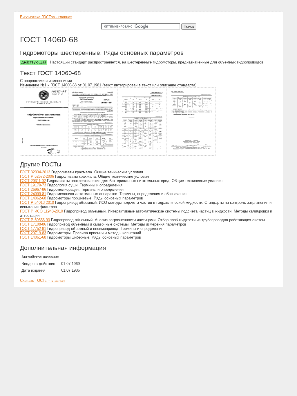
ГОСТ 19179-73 (33, 185)
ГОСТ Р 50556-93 (35, 220)
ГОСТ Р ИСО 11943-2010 (41, 211)
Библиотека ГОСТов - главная (46, 17)
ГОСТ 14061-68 (33, 237)
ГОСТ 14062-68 (33, 198)
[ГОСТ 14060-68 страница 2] (93, 154)
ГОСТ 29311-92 (33, 181)
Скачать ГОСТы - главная (42, 280)
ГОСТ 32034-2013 (35, 172)
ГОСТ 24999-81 (33, 194)
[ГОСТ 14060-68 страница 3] (142, 154)
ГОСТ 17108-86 (33, 224)
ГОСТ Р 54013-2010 (37, 202)
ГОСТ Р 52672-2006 (37, 176)
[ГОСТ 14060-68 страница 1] (44, 154)
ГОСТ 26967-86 (33, 189)
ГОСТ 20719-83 (33, 233)
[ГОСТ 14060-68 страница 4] (191, 154)
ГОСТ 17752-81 (33, 228)
